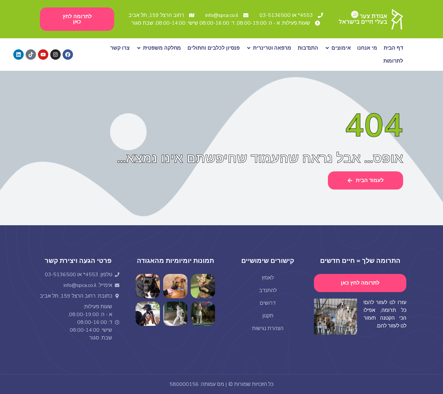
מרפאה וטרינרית (272, 48)
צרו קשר (119, 48)
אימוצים (341, 48)
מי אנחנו (367, 48)
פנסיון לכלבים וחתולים (213, 48)
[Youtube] (43, 54)
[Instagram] (55, 54)
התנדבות (308, 48)
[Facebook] (68, 54)
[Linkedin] (18, 54)
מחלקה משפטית (162, 48)
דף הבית (393, 48)
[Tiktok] (31, 54)
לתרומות (393, 61)
